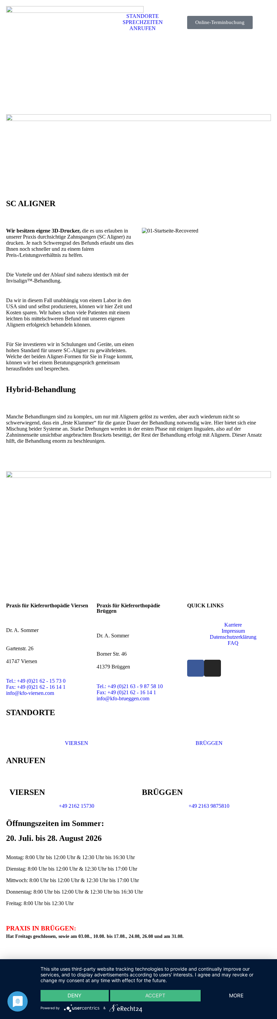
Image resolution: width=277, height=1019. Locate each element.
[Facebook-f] (195, 668)
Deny (74, 995)
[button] (206, 231)
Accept (155, 995)
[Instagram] (212, 668)
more (236, 995)
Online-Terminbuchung (220, 22)
